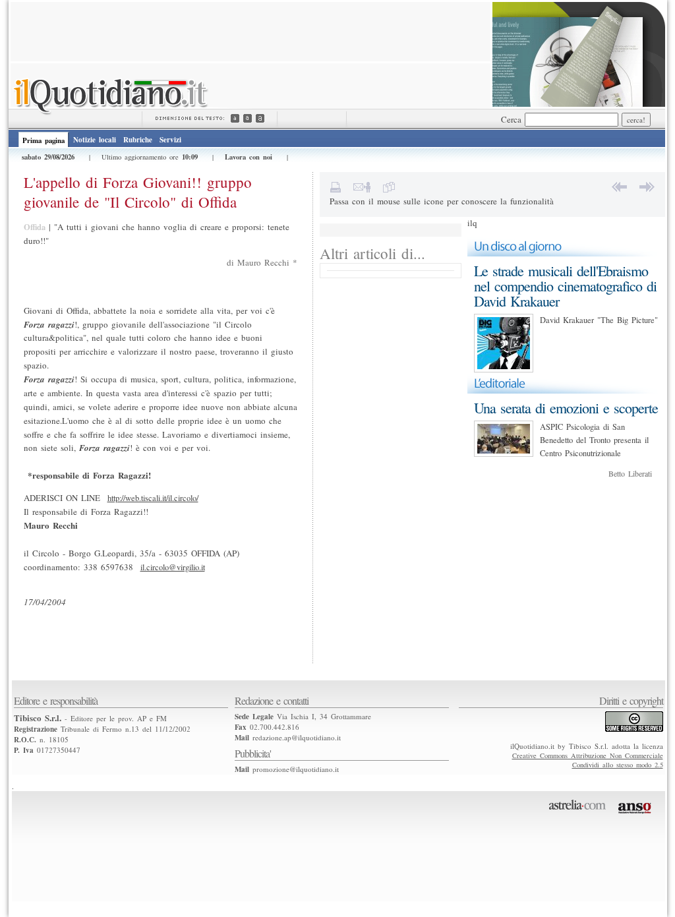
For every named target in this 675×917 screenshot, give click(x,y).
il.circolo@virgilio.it (172, 567)
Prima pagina (43, 140)
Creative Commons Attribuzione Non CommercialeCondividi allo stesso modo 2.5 (587, 760)
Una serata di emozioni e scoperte (566, 407)
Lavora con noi (248, 157)
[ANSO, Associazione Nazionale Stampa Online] (636, 816)
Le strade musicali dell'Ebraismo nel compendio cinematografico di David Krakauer (565, 286)
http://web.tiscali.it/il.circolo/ (152, 498)
